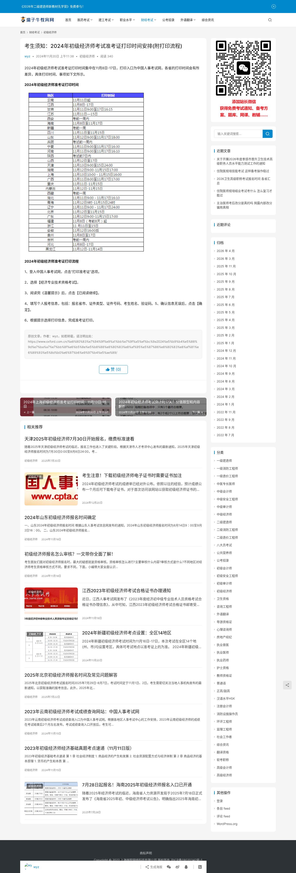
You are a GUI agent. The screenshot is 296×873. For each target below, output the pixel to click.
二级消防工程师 (227, 529)
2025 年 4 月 (226, 320)
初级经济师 (87, 56)
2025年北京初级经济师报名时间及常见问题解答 (70, 675)
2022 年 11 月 (226, 412)
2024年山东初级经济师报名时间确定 (60, 517)
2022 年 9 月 (225, 419)
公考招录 (168, 20)
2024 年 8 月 (226, 381)
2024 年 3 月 (226, 389)
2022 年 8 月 (225, 427)
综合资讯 (208, 20)
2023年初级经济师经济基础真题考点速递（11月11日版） (79, 748)
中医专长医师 (226, 484)
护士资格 (223, 668)
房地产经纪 (224, 637)
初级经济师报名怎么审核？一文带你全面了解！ (69, 554)
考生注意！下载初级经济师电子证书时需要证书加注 (132, 475)
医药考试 (83, 20)
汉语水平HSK (226, 698)
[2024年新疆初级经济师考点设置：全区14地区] (51, 646)
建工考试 (105, 20)
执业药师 (223, 660)
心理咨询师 (224, 629)
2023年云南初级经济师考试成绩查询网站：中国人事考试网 (81, 711)
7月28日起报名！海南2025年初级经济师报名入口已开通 (137, 784)
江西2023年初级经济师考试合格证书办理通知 (126, 590)
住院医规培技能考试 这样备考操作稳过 (243, 171)
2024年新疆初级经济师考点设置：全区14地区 (126, 633)
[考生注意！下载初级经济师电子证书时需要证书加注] (51, 489)
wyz (27, 56)
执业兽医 (223, 645)
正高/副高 (223, 691)
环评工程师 (224, 721)
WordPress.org (227, 824)
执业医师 (223, 652)
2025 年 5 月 (226, 312)
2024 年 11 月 (226, 358)
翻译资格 (223, 752)
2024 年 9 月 (226, 373)
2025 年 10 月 (226, 274)
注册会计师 (224, 706)
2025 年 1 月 (225, 343)
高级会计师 (224, 767)
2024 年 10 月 (226, 366)
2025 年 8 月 (226, 289)
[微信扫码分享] (169, 867)
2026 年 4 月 (226, 251)
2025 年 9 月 (226, 281)
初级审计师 (224, 583)
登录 (220, 801)
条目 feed (223, 808)
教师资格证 (224, 675)
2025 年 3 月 (226, 327)
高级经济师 (224, 775)
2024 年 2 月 (225, 397)
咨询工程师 (224, 606)
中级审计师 (224, 506)
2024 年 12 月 (226, 350)
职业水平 (126, 20)
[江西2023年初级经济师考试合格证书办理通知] (51, 604)
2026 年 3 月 (226, 258)
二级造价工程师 (227, 537)
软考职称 (223, 760)
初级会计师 (224, 568)
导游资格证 (224, 622)
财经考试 (147, 20)
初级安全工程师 (227, 576)
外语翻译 (187, 20)
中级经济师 (224, 514)
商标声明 (146, 853)
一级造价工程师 (227, 476)
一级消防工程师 (227, 468)
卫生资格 (223, 598)
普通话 (221, 683)
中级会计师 (224, 491)
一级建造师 (224, 460)
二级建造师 (224, 522)
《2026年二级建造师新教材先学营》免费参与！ (52, 6)
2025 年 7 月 (225, 297)
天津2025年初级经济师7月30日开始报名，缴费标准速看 (79, 439)
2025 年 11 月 (226, 266)
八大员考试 (224, 545)
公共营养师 (224, 553)
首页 (68, 20)
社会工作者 (224, 737)
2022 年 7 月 (225, 435)
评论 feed (223, 816)
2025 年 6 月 (226, 305)
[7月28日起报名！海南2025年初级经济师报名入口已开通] (51, 798)
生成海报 (155, 867)
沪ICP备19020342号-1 (186, 860)
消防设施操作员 (227, 714)
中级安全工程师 (227, 499)
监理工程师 (224, 729)
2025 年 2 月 (225, 335)
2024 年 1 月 (225, 404)
